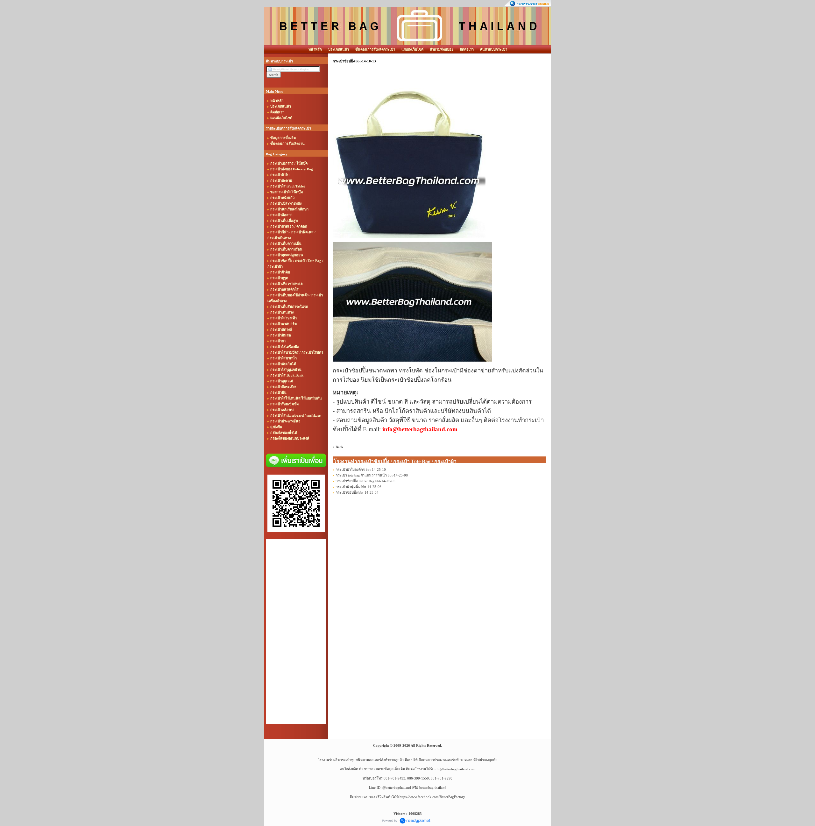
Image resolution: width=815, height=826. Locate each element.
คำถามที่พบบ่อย (441, 49)
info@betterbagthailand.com (455, 769)
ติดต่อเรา (467, 49)
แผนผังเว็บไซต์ (412, 49)
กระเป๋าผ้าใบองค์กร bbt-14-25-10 (361, 469)
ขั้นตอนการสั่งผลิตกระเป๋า (375, 49)
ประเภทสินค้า (338, 49)
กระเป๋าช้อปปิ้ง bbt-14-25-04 (357, 492)
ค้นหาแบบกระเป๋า (493, 49)
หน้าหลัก (315, 49)
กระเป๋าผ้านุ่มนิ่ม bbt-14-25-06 (358, 487)
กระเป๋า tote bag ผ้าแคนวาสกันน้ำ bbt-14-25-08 (372, 475)
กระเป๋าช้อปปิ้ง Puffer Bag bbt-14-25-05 (365, 481)
